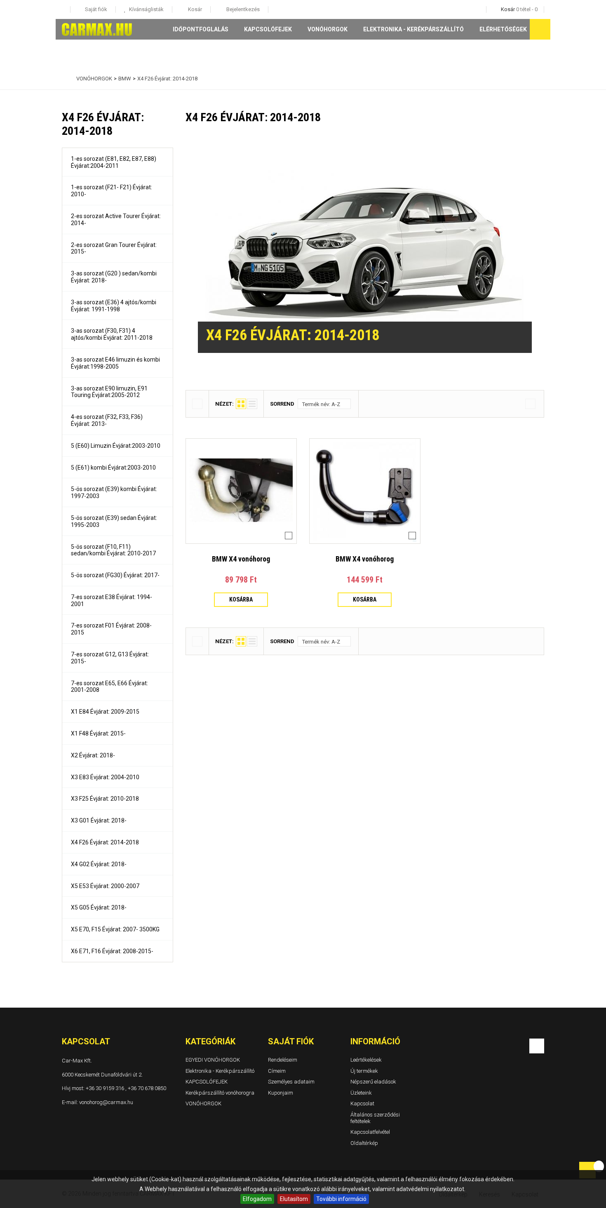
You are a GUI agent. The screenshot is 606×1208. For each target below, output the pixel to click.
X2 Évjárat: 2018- (93, 755)
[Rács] (240, 403)
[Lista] (252, 404)
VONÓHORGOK (328, 29)
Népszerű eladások (373, 1082)
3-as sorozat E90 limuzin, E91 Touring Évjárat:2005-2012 (109, 392)
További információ (341, 1199)
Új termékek (364, 1070)
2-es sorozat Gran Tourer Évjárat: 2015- (114, 248)
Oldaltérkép (364, 1143)
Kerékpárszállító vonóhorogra (220, 1093)
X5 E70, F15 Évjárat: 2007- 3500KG (115, 929)
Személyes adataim (291, 1082)
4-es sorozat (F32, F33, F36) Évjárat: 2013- (107, 420)
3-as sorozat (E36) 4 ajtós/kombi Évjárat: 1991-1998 (113, 306)
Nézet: (224, 404)
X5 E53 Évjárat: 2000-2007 (105, 886)
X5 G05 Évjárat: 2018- (99, 907)
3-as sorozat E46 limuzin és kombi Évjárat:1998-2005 (115, 363)
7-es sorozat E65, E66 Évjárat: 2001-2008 (109, 686)
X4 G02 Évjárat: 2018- (99, 864)
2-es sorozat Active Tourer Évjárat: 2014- (116, 219)
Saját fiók (291, 1041)
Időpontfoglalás (200, 29)
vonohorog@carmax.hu (106, 1102)
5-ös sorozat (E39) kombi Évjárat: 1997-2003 (114, 492)
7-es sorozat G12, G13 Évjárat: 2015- (110, 658)
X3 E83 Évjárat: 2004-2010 (105, 777)
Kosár (194, 9)
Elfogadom (257, 1199)
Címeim (277, 1070)
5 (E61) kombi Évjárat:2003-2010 (113, 467)
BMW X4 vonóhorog (241, 559)
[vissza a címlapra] (64, 78)
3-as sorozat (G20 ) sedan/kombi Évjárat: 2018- (114, 277)
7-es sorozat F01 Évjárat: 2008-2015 (111, 629)
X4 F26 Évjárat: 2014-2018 (105, 842)
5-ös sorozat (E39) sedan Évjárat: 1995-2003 (114, 521)
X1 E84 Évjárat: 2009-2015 (105, 711)
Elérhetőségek (503, 29)
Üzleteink (361, 1093)
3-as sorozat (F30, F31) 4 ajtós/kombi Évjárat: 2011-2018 (112, 334)
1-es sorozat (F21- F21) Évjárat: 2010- (111, 190)
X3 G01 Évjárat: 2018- (99, 820)
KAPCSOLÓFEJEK (268, 29)
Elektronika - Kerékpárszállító (413, 29)
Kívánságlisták (146, 9)
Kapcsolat (362, 1103)
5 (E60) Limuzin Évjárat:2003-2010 (115, 445)
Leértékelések (366, 1060)
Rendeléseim (282, 1060)
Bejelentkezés (242, 9)
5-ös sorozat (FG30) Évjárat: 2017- (115, 575)
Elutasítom (294, 1199)
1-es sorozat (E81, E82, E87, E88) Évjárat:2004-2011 (113, 162)
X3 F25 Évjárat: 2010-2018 (105, 798)
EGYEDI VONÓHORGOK (213, 1060)
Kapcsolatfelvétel (370, 1132)
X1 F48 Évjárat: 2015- (98, 733)
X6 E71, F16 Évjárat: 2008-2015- (112, 951)
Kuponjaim (280, 1093)
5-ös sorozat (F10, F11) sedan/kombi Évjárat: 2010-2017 (113, 550)
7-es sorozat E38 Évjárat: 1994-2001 (111, 600)
